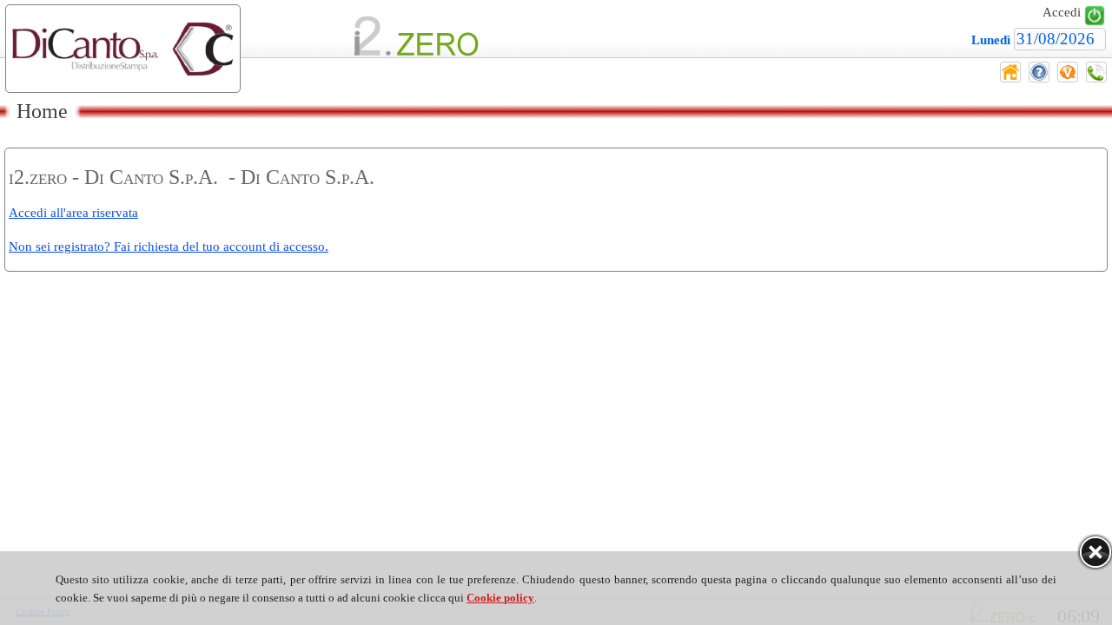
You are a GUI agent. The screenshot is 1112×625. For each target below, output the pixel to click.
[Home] (1010, 78)
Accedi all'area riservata (73, 213)
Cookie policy (500, 597)
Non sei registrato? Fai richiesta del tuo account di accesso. (168, 246)
